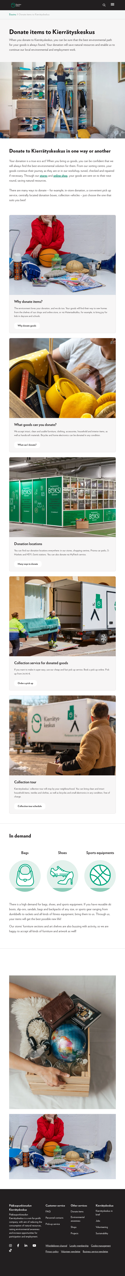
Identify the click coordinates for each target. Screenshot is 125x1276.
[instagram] (10, 1245)
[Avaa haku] (104, 5)
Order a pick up (25, 683)
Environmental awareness (77, 1219)
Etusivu (12, 14)
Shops (74, 1227)
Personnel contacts (54, 1218)
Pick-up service (53, 1224)
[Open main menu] (112, 4)
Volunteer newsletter (70, 1251)
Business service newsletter (95, 1251)
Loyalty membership (79, 1246)
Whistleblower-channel (56, 1246)
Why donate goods (27, 326)
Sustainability (102, 1233)
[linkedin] (26, 1245)
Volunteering (102, 1227)
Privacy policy (52, 1251)
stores (43, 175)
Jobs (98, 1221)
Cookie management (101, 1246)
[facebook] (18, 1245)
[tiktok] (10, 1250)
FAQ (48, 1211)
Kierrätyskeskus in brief (104, 1213)
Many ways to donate (28, 564)
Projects (74, 1233)
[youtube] (34, 1245)
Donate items (77, 1211)
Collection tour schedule (30, 806)
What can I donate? (27, 445)
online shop (60, 175)
